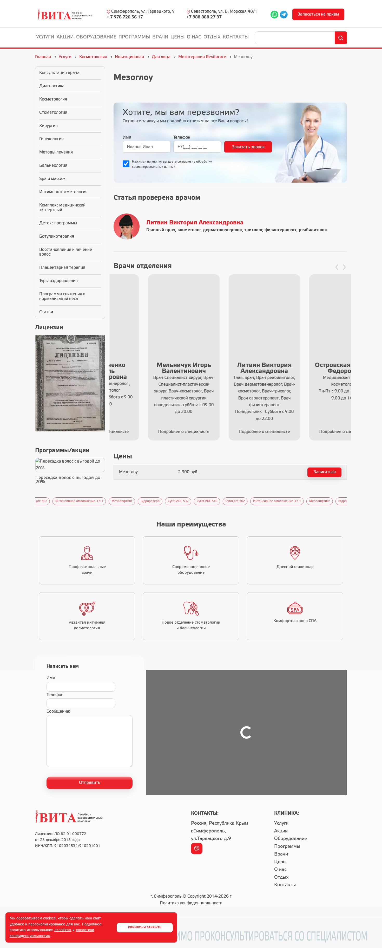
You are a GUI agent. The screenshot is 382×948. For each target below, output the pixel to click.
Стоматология (53, 113)
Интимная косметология (63, 192)
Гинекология (51, 139)
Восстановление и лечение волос (65, 252)
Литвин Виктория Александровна (194, 222)
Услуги (45, 37)
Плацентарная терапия (62, 268)
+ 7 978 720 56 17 (125, 17)
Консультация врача (59, 73)
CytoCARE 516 (189, 501)
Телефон (181, 137)
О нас (194, 37)
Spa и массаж (52, 179)
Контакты (236, 37)
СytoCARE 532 (160, 501)
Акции (65, 37)
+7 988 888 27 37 (204, 17)
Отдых (212, 37)
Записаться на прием (318, 14)
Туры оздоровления (58, 281)
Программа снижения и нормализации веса (62, 296)
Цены (177, 37)
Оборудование (96, 37)
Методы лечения (56, 152)
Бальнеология (53, 166)
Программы (134, 37)
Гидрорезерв (132, 501)
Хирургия (48, 126)
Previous (32, 501)
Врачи (160, 37)
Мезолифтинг (104, 501)
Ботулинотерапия (56, 236)
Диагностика (51, 86)
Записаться (324, 472)
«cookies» (62, 930)
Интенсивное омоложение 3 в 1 (62, 501)
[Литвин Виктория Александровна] (128, 226)
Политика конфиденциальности (191, 903)
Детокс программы (58, 223)
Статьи (46, 312)
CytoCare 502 (217, 501)
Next (349, 501)
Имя (127, 137)
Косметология (53, 99)
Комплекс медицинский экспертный (62, 207)
